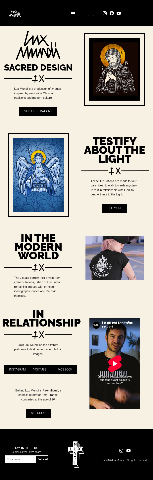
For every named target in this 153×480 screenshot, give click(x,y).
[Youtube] (118, 13)
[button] (72, 12)
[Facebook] (111, 13)
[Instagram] (104, 13)
